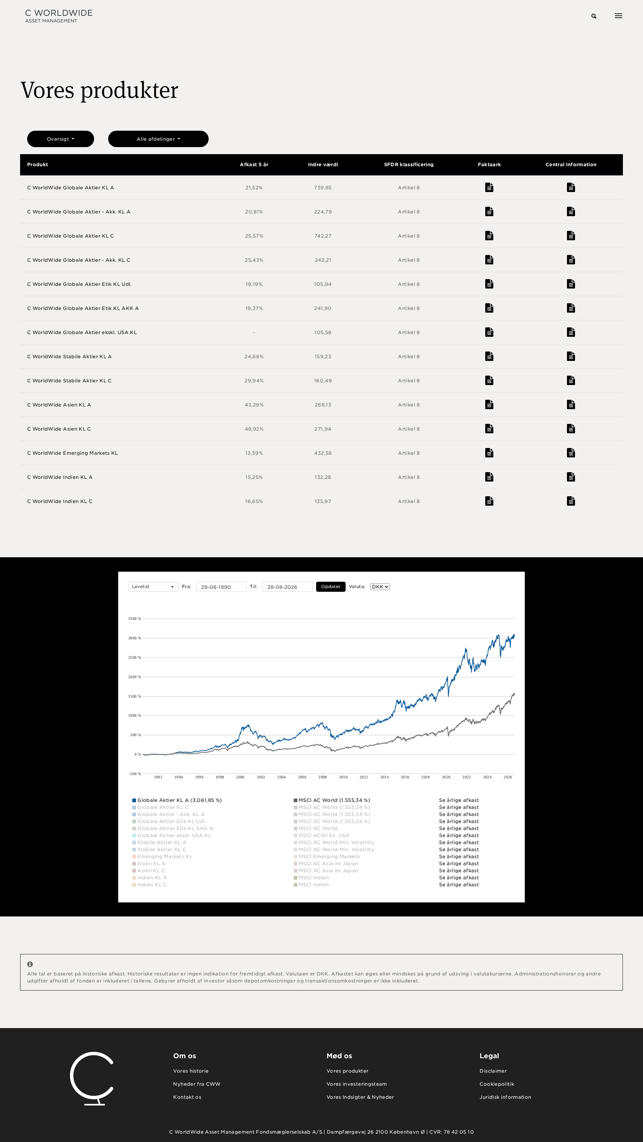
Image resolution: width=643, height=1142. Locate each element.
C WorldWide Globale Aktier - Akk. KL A (79, 211)
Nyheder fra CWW (196, 1084)
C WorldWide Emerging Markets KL (72, 453)
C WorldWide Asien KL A (59, 404)
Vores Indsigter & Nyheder (360, 1097)
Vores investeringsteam (357, 1084)
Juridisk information (505, 1097)
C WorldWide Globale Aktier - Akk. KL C (78, 260)
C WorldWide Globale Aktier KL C (70, 236)
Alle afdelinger (156, 139)
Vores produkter (347, 1071)
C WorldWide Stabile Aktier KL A (69, 356)
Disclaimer (493, 1071)
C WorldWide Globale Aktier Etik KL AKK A (83, 308)
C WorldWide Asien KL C (59, 429)
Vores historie (191, 1071)
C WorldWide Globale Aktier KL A (71, 187)
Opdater (331, 586)
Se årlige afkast (459, 800)
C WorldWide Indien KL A (60, 477)
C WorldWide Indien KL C (59, 501)
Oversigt (58, 139)
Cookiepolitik (497, 1084)
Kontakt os (187, 1097)
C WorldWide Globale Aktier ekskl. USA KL (82, 332)
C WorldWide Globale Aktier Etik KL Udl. (79, 284)
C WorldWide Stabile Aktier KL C (69, 380)
